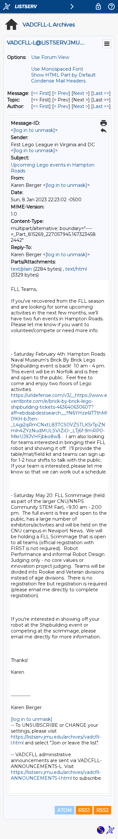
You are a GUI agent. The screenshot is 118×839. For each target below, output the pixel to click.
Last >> (101, 93)
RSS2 (102, 810)
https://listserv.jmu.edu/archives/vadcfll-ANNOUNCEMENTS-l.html (56, 775)
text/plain (21, 269)
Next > (80, 93)
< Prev (61, 93)
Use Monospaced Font (57, 69)
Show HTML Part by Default (63, 75)
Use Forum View (50, 57)
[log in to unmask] (34, 130)
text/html (76, 269)
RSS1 (84, 810)
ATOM (64, 810)
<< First (41, 93)
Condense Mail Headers (58, 81)
